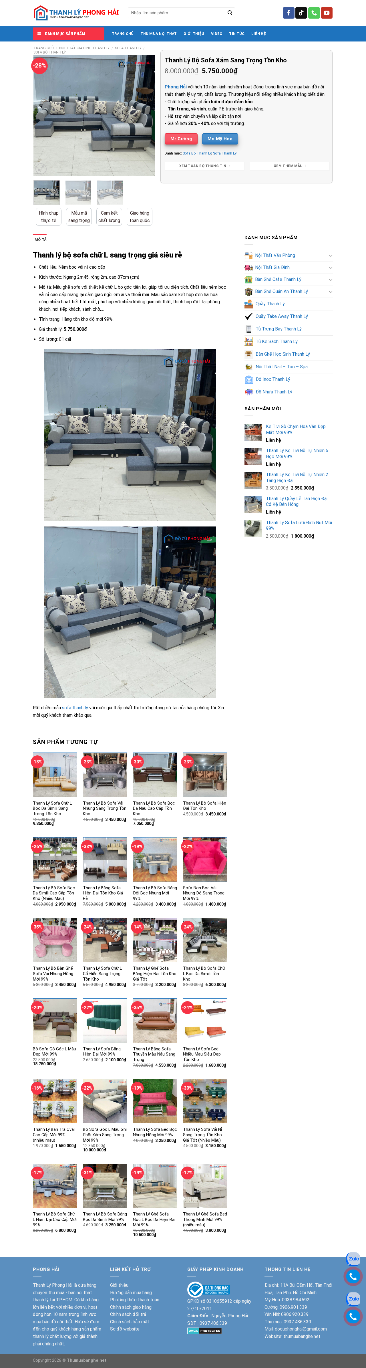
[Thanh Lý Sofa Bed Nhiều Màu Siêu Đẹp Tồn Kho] (205, 1020)
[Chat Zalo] (353, 1299)
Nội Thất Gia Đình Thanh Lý (84, 48)
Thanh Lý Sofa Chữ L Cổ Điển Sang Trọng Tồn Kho (102, 973)
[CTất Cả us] (314, 13)
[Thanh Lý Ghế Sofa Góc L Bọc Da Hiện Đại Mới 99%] (155, 1186)
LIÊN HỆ (258, 33)
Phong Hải (176, 87)
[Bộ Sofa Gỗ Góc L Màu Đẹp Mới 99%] (55, 1020)
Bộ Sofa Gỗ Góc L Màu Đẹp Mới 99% (54, 1052)
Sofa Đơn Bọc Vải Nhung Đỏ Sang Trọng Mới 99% (203, 893)
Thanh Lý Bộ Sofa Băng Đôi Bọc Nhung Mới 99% (155, 893)
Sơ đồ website (125, 1329)
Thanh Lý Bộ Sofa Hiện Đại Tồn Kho (204, 806)
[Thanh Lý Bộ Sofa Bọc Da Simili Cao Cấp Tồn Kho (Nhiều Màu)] (55, 859)
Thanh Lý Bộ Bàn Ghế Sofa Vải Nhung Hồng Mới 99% (53, 973)
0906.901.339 (293, 1307)
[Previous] (43, 115)
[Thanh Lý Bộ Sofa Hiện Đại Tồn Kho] (205, 775)
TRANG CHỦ (123, 33)
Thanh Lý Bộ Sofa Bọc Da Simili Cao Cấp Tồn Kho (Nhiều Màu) (54, 893)
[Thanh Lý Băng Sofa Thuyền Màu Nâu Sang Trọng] (155, 1020)
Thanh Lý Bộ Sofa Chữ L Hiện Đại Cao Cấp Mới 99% (55, 1219)
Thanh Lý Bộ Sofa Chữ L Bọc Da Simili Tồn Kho (204, 973)
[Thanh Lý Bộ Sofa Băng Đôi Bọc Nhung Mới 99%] (155, 859)
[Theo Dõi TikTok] (301, 13)
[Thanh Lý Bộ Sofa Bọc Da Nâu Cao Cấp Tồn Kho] (155, 775)
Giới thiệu (119, 1285)
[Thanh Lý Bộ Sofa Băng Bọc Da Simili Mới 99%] (105, 1186)
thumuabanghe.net (302, 1336)
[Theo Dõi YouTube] (327, 13)
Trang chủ (43, 48)
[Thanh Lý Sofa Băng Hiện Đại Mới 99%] (105, 1020)
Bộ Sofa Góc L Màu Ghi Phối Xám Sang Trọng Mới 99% (105, 1135)
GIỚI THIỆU (194, 33)
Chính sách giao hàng (131, 1307)
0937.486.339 (213, 1323)
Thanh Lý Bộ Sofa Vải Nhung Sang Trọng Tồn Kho (104, 808)
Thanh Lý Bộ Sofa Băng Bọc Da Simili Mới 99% (105, 1217)
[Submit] (230, 13)
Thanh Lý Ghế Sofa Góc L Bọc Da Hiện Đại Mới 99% (154, 1219)
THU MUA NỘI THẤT (158, 33)
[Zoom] (41, 169)
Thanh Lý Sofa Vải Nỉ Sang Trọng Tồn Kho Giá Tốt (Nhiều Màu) (202, 1135)
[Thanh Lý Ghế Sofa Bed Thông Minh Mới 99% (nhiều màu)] (205, 1186)
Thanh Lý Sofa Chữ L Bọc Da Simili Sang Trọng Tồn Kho (52, 808)
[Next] (145, 115)
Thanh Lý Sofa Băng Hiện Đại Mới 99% (102, 1052)
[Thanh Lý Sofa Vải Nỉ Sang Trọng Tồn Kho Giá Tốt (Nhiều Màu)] (205, 1101)
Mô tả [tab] (41, 239)
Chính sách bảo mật (129, 1322)
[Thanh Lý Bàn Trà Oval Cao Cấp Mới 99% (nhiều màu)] (55, 1101)
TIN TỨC (236, 33)
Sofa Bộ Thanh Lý (49, 52)
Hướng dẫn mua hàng (131, 1292)
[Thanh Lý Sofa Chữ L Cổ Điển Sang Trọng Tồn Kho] (105, 940)
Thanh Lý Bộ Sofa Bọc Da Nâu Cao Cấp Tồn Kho (154, 808)
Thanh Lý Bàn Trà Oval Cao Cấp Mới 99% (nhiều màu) (54, 1135)
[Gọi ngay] (353, 1316)
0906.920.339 (295, 1314)
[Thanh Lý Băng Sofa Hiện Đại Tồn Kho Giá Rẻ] (105, 859)
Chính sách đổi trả (128, 1314)
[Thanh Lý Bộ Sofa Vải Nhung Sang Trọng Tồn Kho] (105, 775)
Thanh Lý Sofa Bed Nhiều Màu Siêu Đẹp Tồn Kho (202, 1054)
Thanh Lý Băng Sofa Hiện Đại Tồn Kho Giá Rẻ (103, 893)
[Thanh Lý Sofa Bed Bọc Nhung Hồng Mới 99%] (155, 1101)
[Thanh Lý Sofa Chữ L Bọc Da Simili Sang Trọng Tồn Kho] (55, 775)
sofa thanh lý (75, 707)
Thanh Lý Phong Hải (52, 1285)
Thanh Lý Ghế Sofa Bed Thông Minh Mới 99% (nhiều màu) (205, 1219)
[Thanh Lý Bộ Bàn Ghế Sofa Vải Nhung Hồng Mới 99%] (55, 940)
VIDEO (216, 33)
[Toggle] (331, 255)
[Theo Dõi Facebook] (289, 13)
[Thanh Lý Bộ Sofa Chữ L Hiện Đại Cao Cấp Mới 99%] (55, 1186)
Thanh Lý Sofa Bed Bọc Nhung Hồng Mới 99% (155, 1132)
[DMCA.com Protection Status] (204, 1330)
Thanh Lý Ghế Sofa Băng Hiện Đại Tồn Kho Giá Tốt (154, 973)
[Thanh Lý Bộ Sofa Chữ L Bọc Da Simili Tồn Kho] (205, 940)
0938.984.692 (295, 1299)
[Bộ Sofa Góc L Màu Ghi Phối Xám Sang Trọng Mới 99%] (105, 1101)
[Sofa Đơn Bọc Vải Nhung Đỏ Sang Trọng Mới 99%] (205, 859)
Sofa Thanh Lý (128, 48)
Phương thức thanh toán (134, 1299)
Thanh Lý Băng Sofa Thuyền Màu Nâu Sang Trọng (154, 1054)
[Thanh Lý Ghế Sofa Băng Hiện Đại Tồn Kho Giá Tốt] (155, 940)
